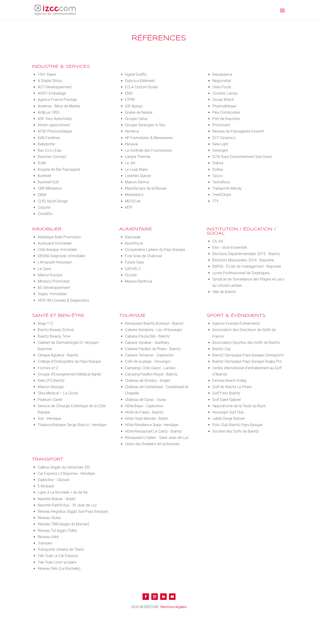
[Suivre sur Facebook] (145, 596)
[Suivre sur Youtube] (172, 596)
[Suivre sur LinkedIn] (163, 596)
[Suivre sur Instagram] (154, 596)
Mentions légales (173, 607)
